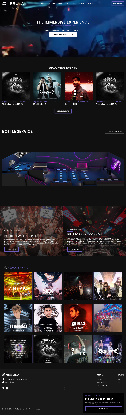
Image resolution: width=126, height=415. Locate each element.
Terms (31, 409)
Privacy (38, 409)
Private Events (102, 385)
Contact (119, 379)
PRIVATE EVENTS (57, 3)
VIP (49, 3)
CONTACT (89, 3)
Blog (118, 382)
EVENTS (43, 3)
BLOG (67, 3)
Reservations (101, 382)
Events (99, 379)
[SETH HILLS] (79, 89)
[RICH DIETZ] (47, 89)
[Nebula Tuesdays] (16, 89)
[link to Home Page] (13, 3)
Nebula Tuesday (78, 3)
